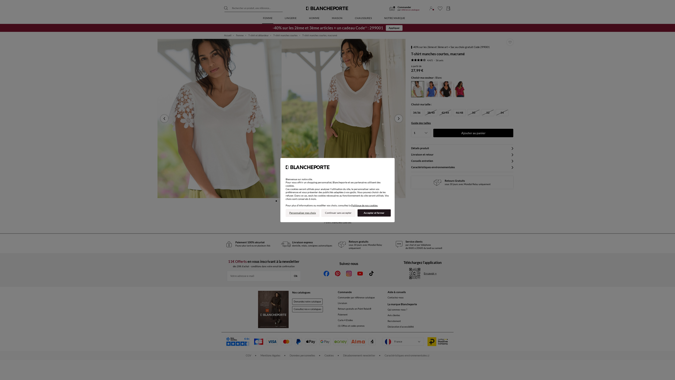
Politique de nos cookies (364, 205)
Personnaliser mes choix (302, 212)
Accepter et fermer (374, 212)
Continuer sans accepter (338, 212)
